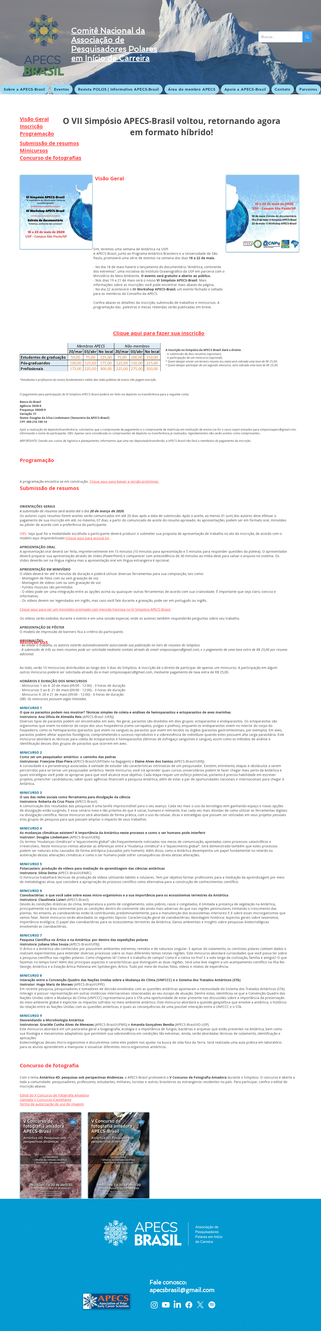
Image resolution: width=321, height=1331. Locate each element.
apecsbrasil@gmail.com (182, 1290)
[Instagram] (154, 1304)
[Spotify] (211, 1304)
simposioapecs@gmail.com (278, 429)
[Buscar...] (307, 36)
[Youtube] (165, 1304)
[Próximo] (295, 47)
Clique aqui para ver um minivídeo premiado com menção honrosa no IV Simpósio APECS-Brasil (95, 609)
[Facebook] (188, 1304)
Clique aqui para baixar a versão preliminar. (124, 481)
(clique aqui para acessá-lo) (87, 538)
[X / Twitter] (200, 1304)
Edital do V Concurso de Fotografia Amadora (54, 1095)
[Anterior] (26, 47)
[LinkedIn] (177, 1304)
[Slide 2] (160, 82)
